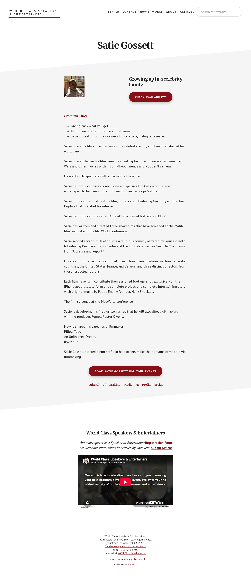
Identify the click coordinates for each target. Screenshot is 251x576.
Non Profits (143, 384)
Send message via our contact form (125, 546)
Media (128, 384)
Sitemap (110, 559)
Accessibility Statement (131, 559)
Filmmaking (111, 384)
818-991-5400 (129, 549)
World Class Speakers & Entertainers (33, 12)
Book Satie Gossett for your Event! (125, 371)
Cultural (94, 384)
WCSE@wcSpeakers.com (132, 553)
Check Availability (150, 97)
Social (158, 384)
